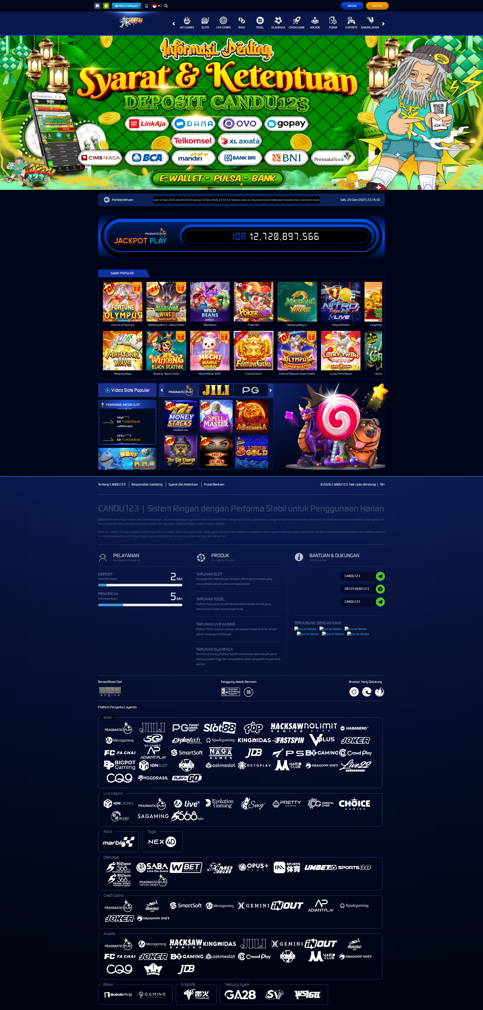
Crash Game (297, 27)
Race (241, 27)
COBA (184, 411)
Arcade (315, 27)
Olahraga (278, 27)
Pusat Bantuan (214, 484)
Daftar (377, 6)
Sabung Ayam (370, 27)
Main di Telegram (128, 6)
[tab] (181, 390)
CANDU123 (105, 519)
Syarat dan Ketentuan (183, 484)
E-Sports (351, 27)
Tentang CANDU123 (112, 484)
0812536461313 (357, 589)
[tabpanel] (241, 113)
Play (158, 241)
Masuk (352, 6)
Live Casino (223, 27)
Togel (260, 27)
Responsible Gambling (147, 484)
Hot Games (187, 27)
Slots (205, 27)
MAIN (126, 301)
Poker (333, 27)
